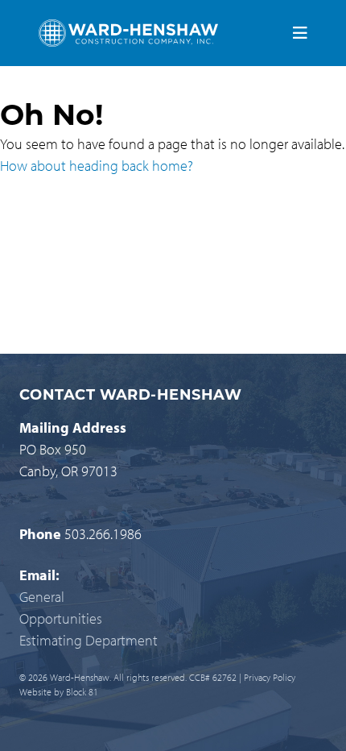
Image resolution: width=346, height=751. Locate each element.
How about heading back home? (96, 165)
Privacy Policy (269, 677)
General (41, 596)
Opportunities (60, 618)
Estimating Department (88, 640)
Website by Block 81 (58, 692)
